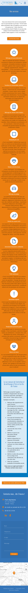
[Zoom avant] (26, 564)
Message (6, 543)
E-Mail (6, 537)
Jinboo (12, 588)
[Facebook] (10, 515)
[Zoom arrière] (26, 566)
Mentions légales (14, 590)
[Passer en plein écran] (26, 569)
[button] (14, 573)
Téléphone (7, 531)
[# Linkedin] (6, 515)
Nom (5, 526)
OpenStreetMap (24, 584)
